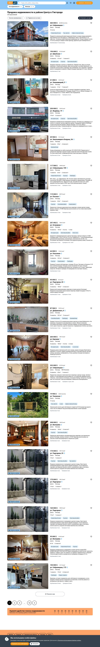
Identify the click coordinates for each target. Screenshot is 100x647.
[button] (74, 2)
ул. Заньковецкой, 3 (57, 82)
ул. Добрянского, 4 (57, 311)
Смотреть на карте (86, 18)
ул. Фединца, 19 (56, 111)
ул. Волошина (55, 425)
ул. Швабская (55, 54)
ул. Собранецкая (56, 25)
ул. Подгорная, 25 (57, 453)
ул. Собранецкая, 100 (58, 168)
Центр (51, 27)
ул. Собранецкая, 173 (58, 567)
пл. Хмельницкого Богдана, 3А (61, 139)
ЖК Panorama (65, 370)
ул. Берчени (54, 339)
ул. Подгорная (55, 482)
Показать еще (51, 594)
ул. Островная (55, 225)
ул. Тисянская (55, 396)
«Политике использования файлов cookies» (69, 640)
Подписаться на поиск (34, 18)
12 (29, 603)
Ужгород (57, 27)
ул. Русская (54, 196)
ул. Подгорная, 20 (57, 282)
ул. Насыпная (55, 253)
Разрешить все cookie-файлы (20, 643)
